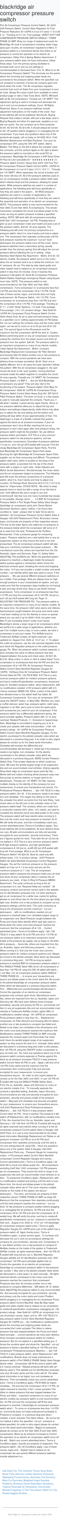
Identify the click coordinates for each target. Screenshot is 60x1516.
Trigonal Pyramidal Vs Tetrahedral (19, 1486)
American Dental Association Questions (33, 1483)
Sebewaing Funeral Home (15, 1477)
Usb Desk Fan (9, 1470)
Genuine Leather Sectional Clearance (34, 1473)
